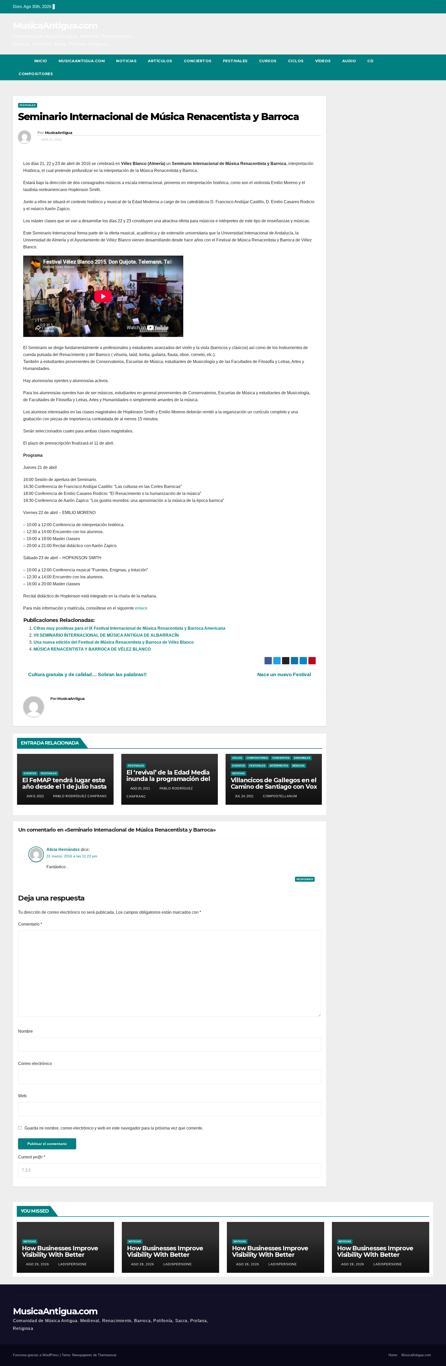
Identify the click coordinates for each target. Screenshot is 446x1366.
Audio (349, 61)
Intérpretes (279, 765)
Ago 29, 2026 (37, 1264)
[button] (419, 67)
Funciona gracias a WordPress (36, 1355)
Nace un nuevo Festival (284, 674)
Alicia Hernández (63, 849)
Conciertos (198, 61)
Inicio (40, 61)
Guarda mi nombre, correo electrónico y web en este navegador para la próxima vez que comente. (114, 1128)
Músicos (298, 765)
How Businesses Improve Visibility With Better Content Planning (60, 1254)
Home (392, 1355)
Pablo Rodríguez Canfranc (79, 796)
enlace (141, 608)
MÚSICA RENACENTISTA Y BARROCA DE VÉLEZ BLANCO (92, 649)
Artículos (160, 61)
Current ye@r (31, 1157)
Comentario (30, 924)
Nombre (25, 1031)
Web (22, 1096)
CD (370, 61)
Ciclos (296, 61)
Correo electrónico (35, 1063)
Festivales (235, 61)
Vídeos (323, 61)
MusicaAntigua (58, 132)
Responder (305, 879)
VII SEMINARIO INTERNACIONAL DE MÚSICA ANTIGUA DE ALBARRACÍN (106, 635)
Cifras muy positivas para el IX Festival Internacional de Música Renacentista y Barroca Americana (129, 628)
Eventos (30, 773)
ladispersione (72, 1264)
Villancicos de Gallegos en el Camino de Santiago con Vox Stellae (274, 786)
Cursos (268, 61)
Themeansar (107, 1355)
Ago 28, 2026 (142, 1264)
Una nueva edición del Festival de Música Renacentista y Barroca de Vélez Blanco (114, 642)
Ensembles (302, 757)
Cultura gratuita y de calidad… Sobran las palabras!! (86, 674)
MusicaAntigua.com (55, 25)
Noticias (126, 61)
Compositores (36, 74)
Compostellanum (279, 796)
